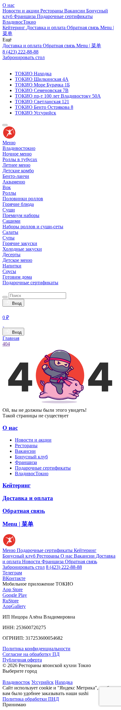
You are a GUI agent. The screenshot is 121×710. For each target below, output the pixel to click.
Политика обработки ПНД (30, 699)
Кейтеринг (14, 27)
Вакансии (75, 10)
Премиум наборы (20, 215)
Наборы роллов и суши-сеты (32, 226)
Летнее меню (16, 165)
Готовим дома (17, 277)
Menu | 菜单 (88, 45)
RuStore (10, 600)
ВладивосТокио (19, 22)
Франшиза (25, 16)
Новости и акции (21, 10)
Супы (8, 237)
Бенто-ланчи (15, 176)
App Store (12, 589)
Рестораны (52, 10)
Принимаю (14, 704)
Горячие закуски (19, 243)
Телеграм (12, 572)
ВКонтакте (13, 578)
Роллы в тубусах (19, 159)
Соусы (9, 271)
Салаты (10, 232)
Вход (16, 303)
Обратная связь (83, 27)
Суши (8, 209)
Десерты (11, 254)
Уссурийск (42, 682)
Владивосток (16, 682)
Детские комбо (18, 170)
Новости (32, 561)
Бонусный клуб (31, 456)
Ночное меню (17, 153)
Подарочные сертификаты (65, 16)
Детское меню (17, 260)
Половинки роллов (22, 198)
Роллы (9, 193)
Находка (64, 682)
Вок (6, 187)
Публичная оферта (22, 659)
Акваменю (13, 181)
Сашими (11, 221)
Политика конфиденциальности (36, 648)
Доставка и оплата (46, 27)
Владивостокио (18, 148)
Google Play (14, 595)
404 (6, 343)
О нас (8, 5)
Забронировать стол (23, 57)
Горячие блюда (18, 204)
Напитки (11, 265)
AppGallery (14, 606)
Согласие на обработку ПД (31, 654)
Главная (10, 338)
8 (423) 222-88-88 (20, 51)
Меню (9, 142)
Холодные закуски (22, 249)
